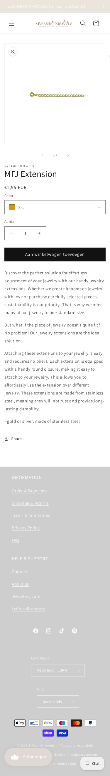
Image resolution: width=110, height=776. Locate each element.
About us (20, 584)
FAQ (15, 540)
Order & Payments (29, 490)
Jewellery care (26, 596)
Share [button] (16, 438)
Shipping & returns (30, 503)
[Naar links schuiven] (42, 155)
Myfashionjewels (42, 745)
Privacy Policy (26, 527)
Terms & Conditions (31, 515)
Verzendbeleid (55, 754)
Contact (20, 571)
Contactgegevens (84, 754)
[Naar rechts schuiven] (68, 155)
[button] (11, 23)
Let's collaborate (28, 608)
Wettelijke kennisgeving (57, 764)
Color (8, 195)
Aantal (9, 221)
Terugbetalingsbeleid (76, 745)
